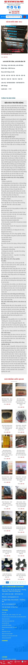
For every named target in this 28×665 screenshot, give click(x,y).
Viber (18, 661)
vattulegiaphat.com (13, 597)
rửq (3, 629)
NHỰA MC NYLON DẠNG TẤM (8, 621)
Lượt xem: (4, 89)
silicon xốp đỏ (5, 623)
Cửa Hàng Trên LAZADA (9, 659)
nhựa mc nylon (5, 619)
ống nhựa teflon (6, 631)
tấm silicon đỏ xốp (6, 637)
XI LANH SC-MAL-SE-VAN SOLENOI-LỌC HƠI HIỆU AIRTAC (14, 616)
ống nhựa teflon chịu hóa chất (9, 635)
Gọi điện (4, 662)
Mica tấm (4, 612)
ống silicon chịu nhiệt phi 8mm (9, 627)
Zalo (25, 661)
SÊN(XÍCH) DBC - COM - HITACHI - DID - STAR (11, 614)
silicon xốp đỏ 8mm (6, 625)
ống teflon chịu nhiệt (7, 633)
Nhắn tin (11, 662)
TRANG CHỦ (5, 16)
